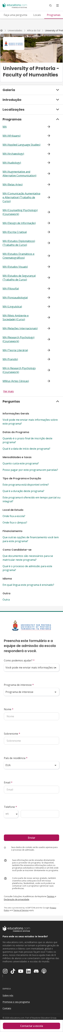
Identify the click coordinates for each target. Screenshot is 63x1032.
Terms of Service (21, 910)
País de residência (15, 758)
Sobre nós (8, 995)
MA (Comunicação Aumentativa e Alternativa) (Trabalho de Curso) (21, 197)
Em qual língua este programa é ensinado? (28, 585)
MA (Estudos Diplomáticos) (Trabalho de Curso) (19, 243)
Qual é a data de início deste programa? (26, 448)
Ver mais (8, 391)
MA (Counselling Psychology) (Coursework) (20, 212)
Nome (8, 709)
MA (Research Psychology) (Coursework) (18, 339)
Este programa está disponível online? (26, 484)
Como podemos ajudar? (19, 660)
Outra (6, 599)
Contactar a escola (31, 1026)
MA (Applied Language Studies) (21, 144)
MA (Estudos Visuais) (15, 266)
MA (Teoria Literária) (15, 350)
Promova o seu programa (16, 1001)
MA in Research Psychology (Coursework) (19, 370)
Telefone (10, 807)
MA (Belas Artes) (13, 184)
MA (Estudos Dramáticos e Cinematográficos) (18, 255)
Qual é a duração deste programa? (23, 491)
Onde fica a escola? (14, 516)
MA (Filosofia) (11, 288)
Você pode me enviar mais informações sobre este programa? (30, 421)
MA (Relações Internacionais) (20, 328)
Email (8, 782)
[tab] (15, 15)
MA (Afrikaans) (12, 135)
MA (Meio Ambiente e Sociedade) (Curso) (16, 317)
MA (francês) (10, 359)
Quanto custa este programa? (21, 463)
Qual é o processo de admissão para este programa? (27, 568)
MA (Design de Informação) (19, 223)
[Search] (50, 5)
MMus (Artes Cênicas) (16, 381)
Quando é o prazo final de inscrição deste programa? (27, 440)
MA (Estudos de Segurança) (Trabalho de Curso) (19, 277)
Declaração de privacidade (16, 899)
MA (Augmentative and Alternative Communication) (19, 173)
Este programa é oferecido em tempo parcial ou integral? (31, 499)
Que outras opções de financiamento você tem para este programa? (31, 539)
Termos (50, 896)
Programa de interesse (19, 685)
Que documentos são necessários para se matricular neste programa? (28, 558)
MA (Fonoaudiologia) (15, 297)
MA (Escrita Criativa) (15, 232)
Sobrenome (12, 733)
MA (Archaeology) (13, 153)
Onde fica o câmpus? (15, 522)
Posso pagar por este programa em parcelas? (30, 470)
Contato (7, 1008)
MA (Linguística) (12, 306)
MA (5, 126)
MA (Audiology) (12, 162)
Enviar (31, 837)
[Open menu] (57, 5)
